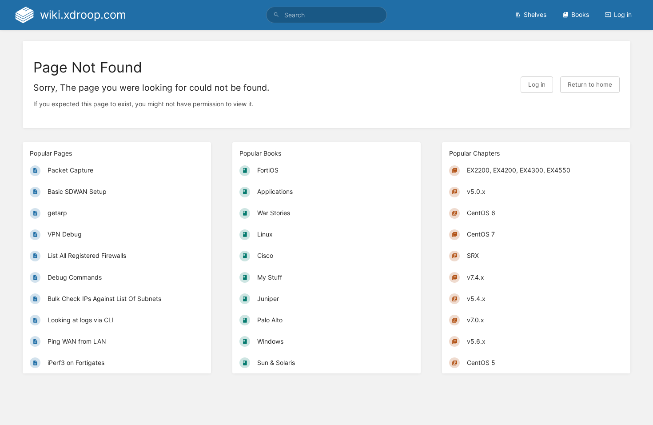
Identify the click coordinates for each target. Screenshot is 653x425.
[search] (326, 15)
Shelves (535, 14)
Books (580, 14)
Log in (623, 14)
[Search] (276, 15)
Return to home (590, 84)
